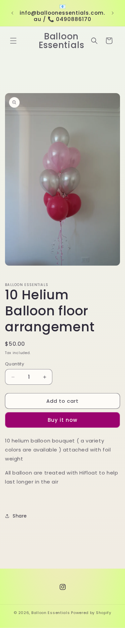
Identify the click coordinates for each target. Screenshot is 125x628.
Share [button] (20, 516)
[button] (13, 40)
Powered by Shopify (91, 612)
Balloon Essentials (50, 612)
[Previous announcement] (12, 13)
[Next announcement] (112, 13)
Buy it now (62, 419)
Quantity (14, 364)
